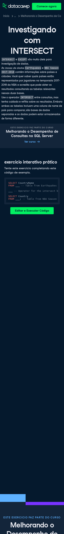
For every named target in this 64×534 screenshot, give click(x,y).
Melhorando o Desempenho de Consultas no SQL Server (41, 16)
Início (6, 16)
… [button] (15, 16)
